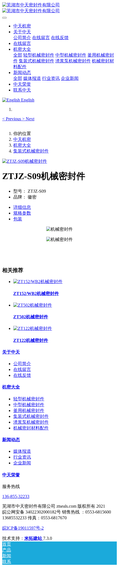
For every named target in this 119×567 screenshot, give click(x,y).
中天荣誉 (11, 474)
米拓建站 (33, 538)
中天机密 (22, 26)
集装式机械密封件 (31, 151)
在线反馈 (22, 375)
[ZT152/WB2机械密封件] (38, 281)
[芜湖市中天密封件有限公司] (59, 8)
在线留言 (22, 369)
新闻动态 (11, 439)
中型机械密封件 (28, 404)
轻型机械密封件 (28, 398)
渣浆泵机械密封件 (31, 422)
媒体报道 (22, 451)
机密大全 (22, 145)
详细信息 (22, 207)
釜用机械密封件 (28, 410)
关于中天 (11, 352)
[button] (12, 118)
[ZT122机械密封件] (32, 328)
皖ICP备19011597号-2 (23, 528)
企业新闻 (22, 463)
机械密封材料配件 (31, 428)
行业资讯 (22, 457)
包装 (17, 219)
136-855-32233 (15, 496)
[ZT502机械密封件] (32, 305)
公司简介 (22, 363)
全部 (17, 55)
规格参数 (22, 213)
